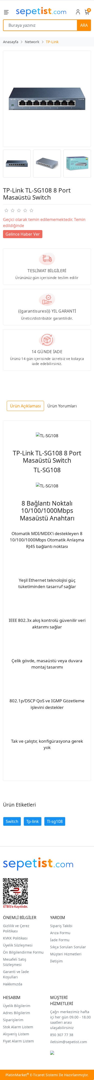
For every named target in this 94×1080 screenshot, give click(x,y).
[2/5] (9, 210)
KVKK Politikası (15, 938)
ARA (84, 25)
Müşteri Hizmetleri (65, 954)
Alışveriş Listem (16, 1034)
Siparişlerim (13, 1019)
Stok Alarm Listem (18, 1026)
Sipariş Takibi (61, 925)
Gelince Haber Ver (23, 234)
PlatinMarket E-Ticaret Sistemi (32, 1074)
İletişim (56, 961)
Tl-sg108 (55, 821)
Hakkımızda (12, 984)
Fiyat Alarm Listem (18, 1041)
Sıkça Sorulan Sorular (68, 947)
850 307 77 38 (61, 1034)
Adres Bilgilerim (16, 1012)
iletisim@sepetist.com (68, 1041)
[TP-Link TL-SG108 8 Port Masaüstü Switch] (47, 99)
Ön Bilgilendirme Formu (23, 952)
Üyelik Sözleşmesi (18, 945)
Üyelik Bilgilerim (16, 1005)
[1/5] (6, 210)
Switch (12, 821)
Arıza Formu (60, 932)
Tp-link (32, 821)
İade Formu (59, 939)
